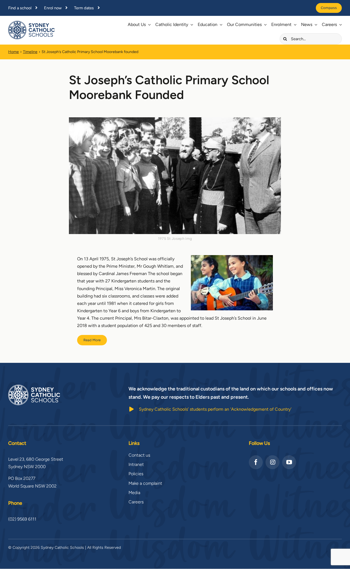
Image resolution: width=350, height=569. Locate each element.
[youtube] (289, 462)
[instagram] (272, 462)
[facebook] (256, 462)
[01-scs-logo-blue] (31, 22)
